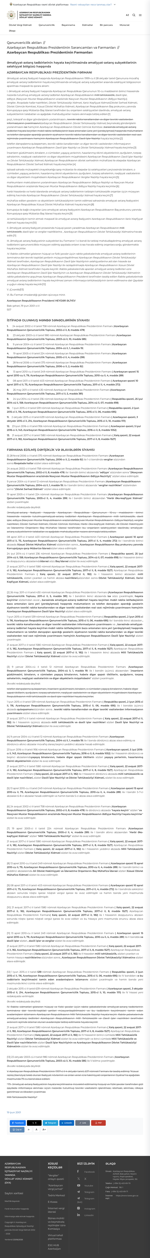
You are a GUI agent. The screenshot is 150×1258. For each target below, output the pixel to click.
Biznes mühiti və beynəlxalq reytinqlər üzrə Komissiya (56, 1223)
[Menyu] (140, 15)
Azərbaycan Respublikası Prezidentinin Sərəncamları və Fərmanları (61, 48)
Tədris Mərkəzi (56, 1195)
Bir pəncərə (106, 25)
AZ (127, 15)
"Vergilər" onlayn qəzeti (56, 1177)
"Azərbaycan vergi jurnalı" (55, 1187)
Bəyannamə (68, 25)
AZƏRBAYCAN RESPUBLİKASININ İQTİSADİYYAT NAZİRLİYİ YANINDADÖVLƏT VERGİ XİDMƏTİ (35, 14)
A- (29, 1129)
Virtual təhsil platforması (55, 1237)
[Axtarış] (134, 15)
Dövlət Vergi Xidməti (20, 25)
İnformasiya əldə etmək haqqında (19, 1216)
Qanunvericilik (47, 25)
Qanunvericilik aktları (24, 43)
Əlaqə (12, 30)
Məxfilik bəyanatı (12, 1201)
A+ (44, 1129)
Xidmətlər (87, 25)
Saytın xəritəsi (14, 1193)
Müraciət (124, 25)
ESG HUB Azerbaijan (54, 1247)
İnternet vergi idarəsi (56, 1210)
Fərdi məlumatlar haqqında (17, 1209)
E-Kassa (52, 1202)
